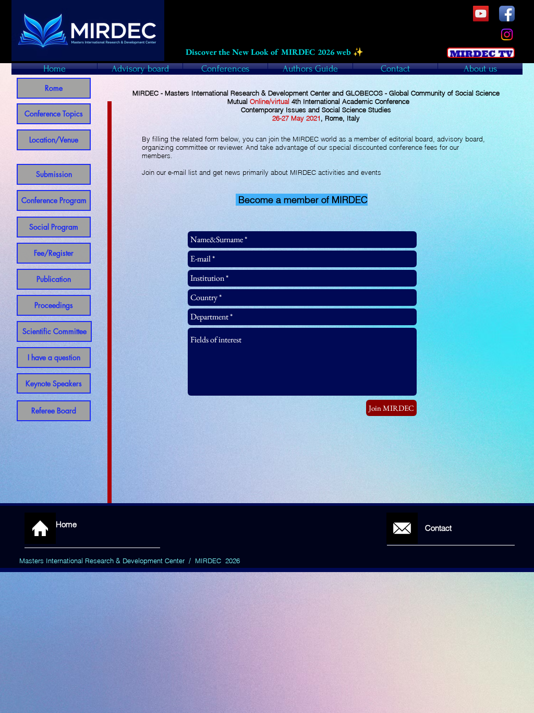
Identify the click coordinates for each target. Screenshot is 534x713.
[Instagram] (507, 34)
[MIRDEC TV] (481, 13)
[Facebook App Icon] (507, 13)
